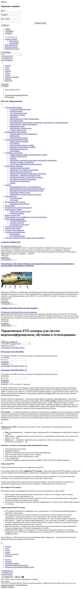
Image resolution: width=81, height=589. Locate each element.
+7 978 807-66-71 (7, 58)
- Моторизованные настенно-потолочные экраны (27, 189)
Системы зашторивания (13, 226)
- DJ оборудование (16, 111)
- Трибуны (13, 158)
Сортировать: (6, 344)
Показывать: (5, 346)
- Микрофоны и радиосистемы (20, 128)
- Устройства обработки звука (19, 109)
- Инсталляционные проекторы (20, 172)
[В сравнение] (12, 364)
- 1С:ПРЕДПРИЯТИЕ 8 (17, 221)
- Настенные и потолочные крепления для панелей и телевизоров (33, 160)
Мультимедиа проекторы (14, 166)
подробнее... (5, 257)
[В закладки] (10, 364)
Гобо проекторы (11, 196)
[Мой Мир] (23, 577)
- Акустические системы (18, 113)
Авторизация (14, 43)
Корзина (8, 559)
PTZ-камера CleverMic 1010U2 (12, 352)
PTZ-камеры (9, 97)
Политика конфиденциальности (16, 565)
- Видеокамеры (14, 234)
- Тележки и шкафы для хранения (21, 162)
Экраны (8, 185)
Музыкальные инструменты (15, 202)
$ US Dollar (9, 31)
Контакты (8, 81)
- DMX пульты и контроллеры (20, 211)
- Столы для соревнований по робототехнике (25, 164)
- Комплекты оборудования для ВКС (22, 147)
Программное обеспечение (14, 219)
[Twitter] (19, 577)
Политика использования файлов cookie (19, 567)
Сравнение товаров (12, 563)
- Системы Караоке (16, 121)
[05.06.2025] (14, 304)
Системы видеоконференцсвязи (16, 95)
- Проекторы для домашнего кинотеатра (23, 170)
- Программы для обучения (19, 224)
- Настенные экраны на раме (19, 192)
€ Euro (8, 29)
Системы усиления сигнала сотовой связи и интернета (25, 238)
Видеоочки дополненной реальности (18, 207)
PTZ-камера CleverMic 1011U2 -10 (14, 370)
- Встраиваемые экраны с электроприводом (25, 187)
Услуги (7, 69)
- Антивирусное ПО (16, 223)
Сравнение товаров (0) (9, 342)
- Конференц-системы (17, 115)
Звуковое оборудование (13, 107)
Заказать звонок (40, 23)
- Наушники (13, 117)
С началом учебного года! (10, 242)
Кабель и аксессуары (12, 215)
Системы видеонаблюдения (15, 232)
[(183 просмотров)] (16, 304)
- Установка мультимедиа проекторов (22, 179)
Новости (8, 79)
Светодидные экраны (13, 228)
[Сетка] (4, 340)
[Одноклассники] (21, 577)
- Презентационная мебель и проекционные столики (28, 155)
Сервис (7, 75)
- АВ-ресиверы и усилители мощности (23, 124)
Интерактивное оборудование (16, 132)
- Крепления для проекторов (19, 181)
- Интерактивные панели (18, 138)
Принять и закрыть (8, 587)
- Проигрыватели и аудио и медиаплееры (24, 119)
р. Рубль (8, 33)
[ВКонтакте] (16, 577)
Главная (8, 65)
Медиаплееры (10, 206)
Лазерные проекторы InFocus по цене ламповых (19, 308)
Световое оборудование (13, 209)
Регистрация (13, 41)
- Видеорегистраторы (17, 236)
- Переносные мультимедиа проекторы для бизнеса (27, 173)
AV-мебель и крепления (13, 153)
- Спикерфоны (14, 151)
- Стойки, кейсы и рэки (17, 130)
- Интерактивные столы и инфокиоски (23, 134)
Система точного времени (14, 230)
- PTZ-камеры (14, 143)
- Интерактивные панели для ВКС (21, 145)
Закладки (8, 561)
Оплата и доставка (11, 77)
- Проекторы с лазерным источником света (24, 175)
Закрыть (4, 2)
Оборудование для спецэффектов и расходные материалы (26, 217)
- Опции (12, 183)
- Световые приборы (16, 213)
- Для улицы (13, 200)
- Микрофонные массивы (18, 149)
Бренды (8, 71)
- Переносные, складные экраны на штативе (25, 194)
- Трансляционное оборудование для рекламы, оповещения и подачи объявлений (38, 122)
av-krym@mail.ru (7, 60)
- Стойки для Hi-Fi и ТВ (18, 156)
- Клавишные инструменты (19, 204)
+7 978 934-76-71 (7, 56)
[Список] (2, 340)
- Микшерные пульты (17, 126)
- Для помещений (15, 198)
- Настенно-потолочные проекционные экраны (26, 190)
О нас (7, 67)
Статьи (7, 73)
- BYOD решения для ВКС (19, 141)
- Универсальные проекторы (19, 168)
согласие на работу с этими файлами (14, 585)
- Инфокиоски (14, 136)
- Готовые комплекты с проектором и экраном (26, 177)
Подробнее (5, 362)
